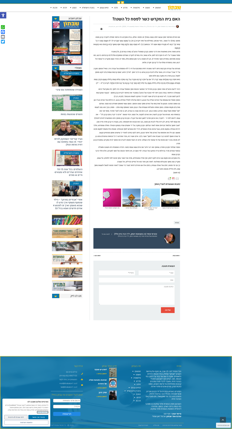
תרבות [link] (55, 7)
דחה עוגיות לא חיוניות (16, 417)
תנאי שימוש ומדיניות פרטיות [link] (172, 425)
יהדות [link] (65, 7)
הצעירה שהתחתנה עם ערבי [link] (69, 89)
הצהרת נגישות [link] (143, 425)
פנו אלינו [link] (156, 425)
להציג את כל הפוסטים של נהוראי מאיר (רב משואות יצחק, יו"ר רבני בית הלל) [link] (129, 235)
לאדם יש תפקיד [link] (100, 369)
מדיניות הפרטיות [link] (42, 412)
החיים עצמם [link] (104, 7)
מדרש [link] (125, 7)
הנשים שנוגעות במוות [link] (71, 114)
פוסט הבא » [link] (96, 256)
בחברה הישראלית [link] (88, 7)
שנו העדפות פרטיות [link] (223, 425)
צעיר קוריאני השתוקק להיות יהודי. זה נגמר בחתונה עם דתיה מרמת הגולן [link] (68, 141)
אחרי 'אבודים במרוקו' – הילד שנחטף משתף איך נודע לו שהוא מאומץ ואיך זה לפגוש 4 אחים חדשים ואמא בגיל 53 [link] (67, 204)
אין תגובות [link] (112, 26)
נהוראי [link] (177, 223)
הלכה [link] (116, 7)
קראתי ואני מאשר (38, 417)
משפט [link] (147, 7)
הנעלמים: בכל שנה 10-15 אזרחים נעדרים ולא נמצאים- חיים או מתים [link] (68, 172)
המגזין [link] (74, 7)
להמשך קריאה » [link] (102, 374)
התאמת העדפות (26, 422)
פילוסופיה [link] (136, 7)
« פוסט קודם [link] (176, 256)
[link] (3, 15)
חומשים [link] (158, 7)
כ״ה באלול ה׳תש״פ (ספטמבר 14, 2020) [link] (134, 26)
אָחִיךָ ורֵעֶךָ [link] (103, 392)
